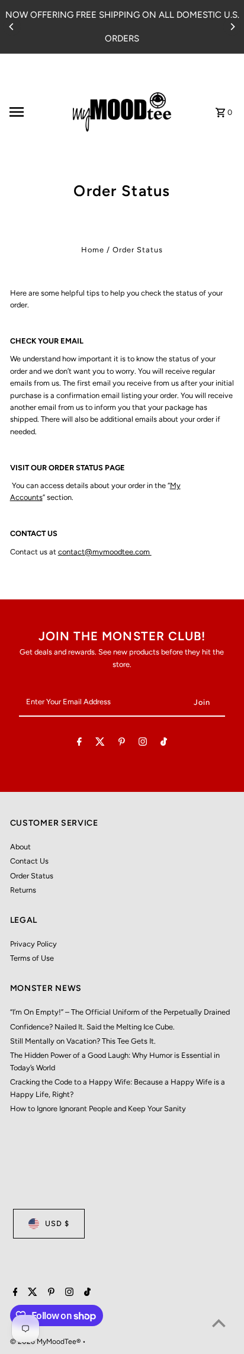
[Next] (232, 27)
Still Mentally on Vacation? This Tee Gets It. (83, 1041)
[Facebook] (79, 743)
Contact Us (29, 860)
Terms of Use (32, 958)
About (20, 846)
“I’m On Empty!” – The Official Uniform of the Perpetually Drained (120, 1012)
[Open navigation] (32, 112)
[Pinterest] (121, 743)
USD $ (57, 1223)
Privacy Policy (33, 943)
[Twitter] (100, 743)
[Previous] (12, 27)
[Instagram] (143, 743)
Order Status (31, 875)
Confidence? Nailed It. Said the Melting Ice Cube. (92, 1026)
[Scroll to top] (219, 1323)
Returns (23, 889)
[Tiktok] (163, 743)
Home (92, 249)
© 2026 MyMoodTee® (46, 1341)
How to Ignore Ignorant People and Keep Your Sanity (98, 1108)
